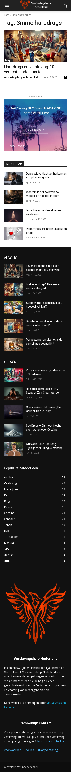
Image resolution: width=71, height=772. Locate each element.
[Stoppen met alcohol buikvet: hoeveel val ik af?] (13, 307)
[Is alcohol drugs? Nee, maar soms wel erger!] (13, 289)
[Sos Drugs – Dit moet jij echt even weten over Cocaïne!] (13, 430)
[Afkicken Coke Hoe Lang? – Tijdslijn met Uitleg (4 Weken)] (13, 449)
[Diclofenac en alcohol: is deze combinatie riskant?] (13, 326)
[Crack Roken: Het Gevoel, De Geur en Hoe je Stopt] (13, 412)
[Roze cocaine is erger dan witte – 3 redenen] (13, 375)
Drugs (8, 60)
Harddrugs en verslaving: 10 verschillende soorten (29, 69)
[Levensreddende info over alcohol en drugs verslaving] (13, 270)
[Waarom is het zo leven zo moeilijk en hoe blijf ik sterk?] (13, 197)
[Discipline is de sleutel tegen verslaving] (13, 215)
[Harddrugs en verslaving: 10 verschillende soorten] (35, 46)
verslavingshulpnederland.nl (21, 77)
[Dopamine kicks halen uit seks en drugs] (13, 233)
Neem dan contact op (51, 741)
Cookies (29, 750)
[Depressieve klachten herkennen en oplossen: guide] (13, 178)
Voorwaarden (12, 750)
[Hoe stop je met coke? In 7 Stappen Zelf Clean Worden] (13, 393)
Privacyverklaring (47, 750)
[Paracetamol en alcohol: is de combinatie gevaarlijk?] (13, 344)
